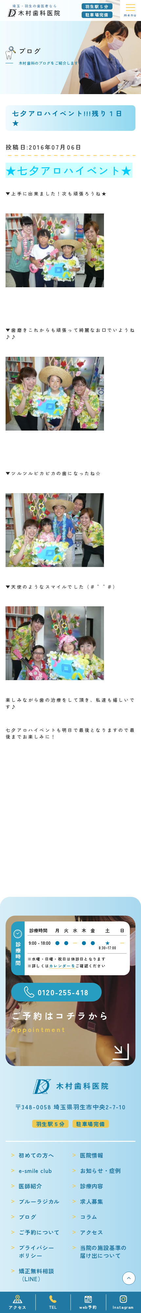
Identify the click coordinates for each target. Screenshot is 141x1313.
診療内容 (91, 1186)
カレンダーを (62, 965)
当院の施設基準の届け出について (103, 1252)
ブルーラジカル (39, 1201)
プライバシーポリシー (36, 1252)
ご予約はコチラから (60, 1021)
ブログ (27, 1217)
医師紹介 (30, 1186)
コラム (89, 1217)
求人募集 (91, 1201)
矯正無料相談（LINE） (36, 1275)
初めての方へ (36, 1155)
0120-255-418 (63, 992)
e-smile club (35, 1171)
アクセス (91, 1232)
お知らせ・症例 (100, 1171)
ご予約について (39, 1232)
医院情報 (91, 1155)
